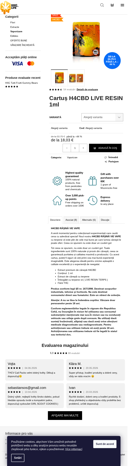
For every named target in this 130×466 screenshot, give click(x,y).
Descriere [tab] (55, 219)
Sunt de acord (105, 444)
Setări (17, 457)
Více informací (73, 449)
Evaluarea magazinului (65, 345)
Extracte (14, 27)
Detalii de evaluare (87, 89)
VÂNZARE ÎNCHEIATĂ (22, 45)
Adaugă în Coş (107, 148)
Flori (12, 22)
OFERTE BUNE (18, 40)
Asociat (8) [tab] (71, 219)
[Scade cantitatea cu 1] (67, 148)
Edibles (14, 36)
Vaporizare (16, 31)
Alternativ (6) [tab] (89, 219)
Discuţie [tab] (105, 219)
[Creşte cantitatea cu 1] (83, 148)
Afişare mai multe (65, 415)
